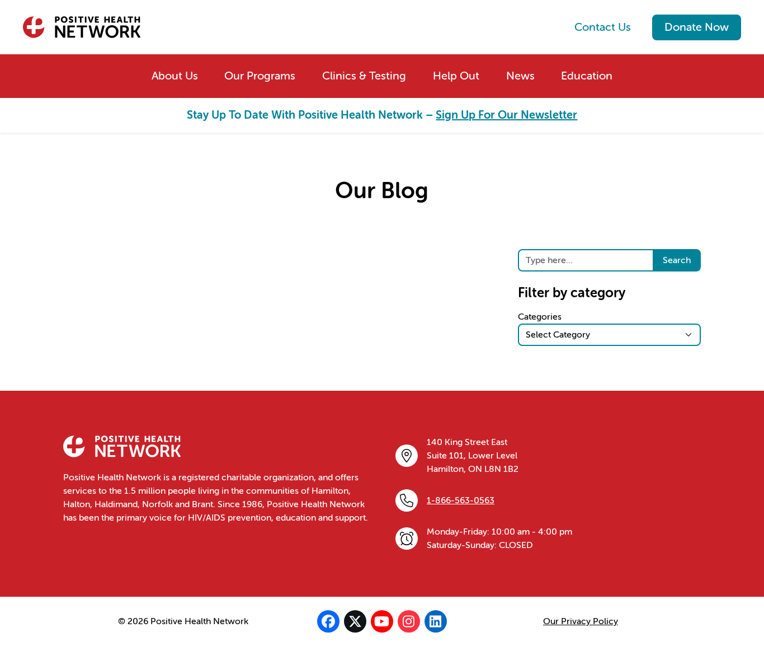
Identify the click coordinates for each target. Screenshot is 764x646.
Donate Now (696, 27)
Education (586, 75)
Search (677, 260)
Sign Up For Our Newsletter (506, 115)
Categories (540, 317)
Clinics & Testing (364, 75)
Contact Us (602, 27)
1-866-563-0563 (460, 500)
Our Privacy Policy (580, 621)
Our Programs (259, 75)
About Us (175, 75)
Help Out (456, 75)
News (520, 75)
